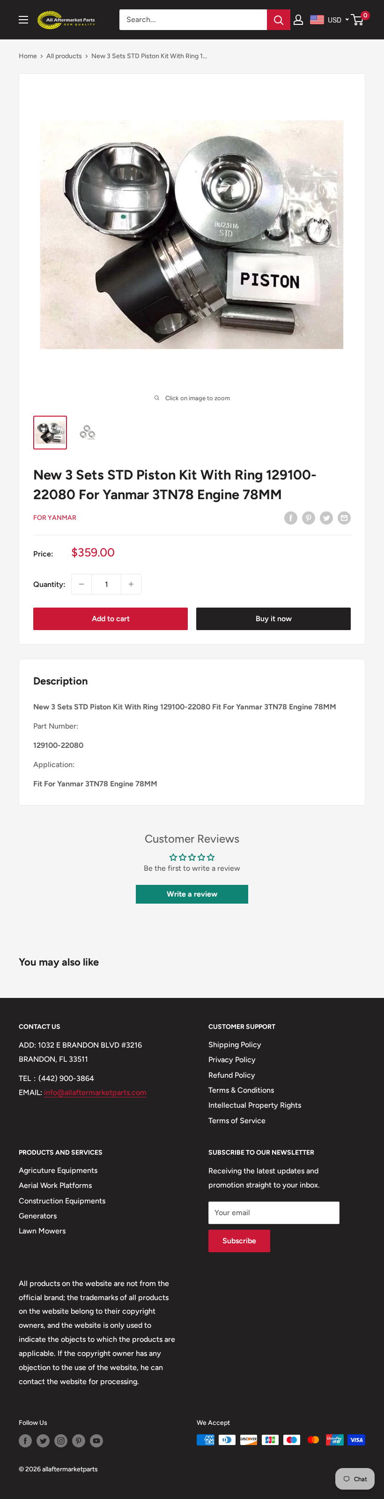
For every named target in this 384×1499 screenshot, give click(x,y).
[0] (357, 19)
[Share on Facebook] (290, 517)
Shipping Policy (234, 1044)
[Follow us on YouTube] (96, 1440)
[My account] (298, 20)
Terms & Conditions (241, 1090)
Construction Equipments (62, 1200)
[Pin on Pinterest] (308, 517)
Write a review (192, 894)
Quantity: (49, 584)
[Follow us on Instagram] (60, 1440)
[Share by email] (344, 517)
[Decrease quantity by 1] (81, 584)
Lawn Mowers (42, 1230)
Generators (38, 1215)
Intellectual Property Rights (254, 1105)
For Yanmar (54, 518)
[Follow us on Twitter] (43, 1440)
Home (28, 56)
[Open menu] (23, 19)
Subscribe (239, 1240)
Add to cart (111, 618)
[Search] (278, 19)
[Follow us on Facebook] (25, 1440)
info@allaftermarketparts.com (95, 1092)
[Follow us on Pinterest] (78, 1440)
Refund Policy (231, 1075)
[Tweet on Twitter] (326, 517)
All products (64, 56)
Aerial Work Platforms (55, 1185)
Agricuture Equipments (58, 1170)
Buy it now (274, 618)
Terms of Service (237, 1120)
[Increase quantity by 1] (131, 584)
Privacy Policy (232, 1059)
